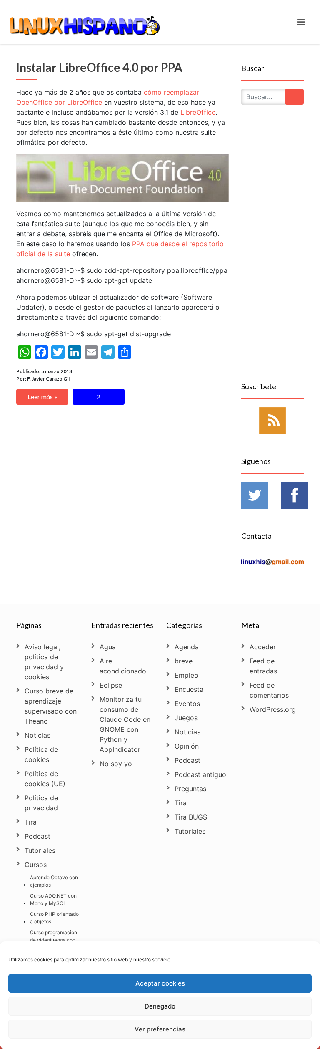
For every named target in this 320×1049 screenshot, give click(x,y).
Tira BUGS (191, 817)
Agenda (187, 647)
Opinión (187, 746)
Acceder (263, 647)
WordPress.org (273, 709)
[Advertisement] (272, 253)
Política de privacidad (41, 803)
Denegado (160, 1006)
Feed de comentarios (269, 690)
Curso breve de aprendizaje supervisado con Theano (51, 706)
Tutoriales (40, 850)
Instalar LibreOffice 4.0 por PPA (99, 67)
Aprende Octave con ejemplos (54, 881)
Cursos (36, 864)
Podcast (37, 836)
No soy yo (116, 763)
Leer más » (43, 397)
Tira (31, 822)
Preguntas (190, 788)
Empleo (186, 675)
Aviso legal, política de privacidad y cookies (44, 662)
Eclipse (111, 685)
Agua (108, 647)
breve (183, 661)
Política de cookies (41, 754)
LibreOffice (197, 112)
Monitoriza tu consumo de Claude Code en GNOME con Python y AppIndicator (125, 724)
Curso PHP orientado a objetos (54, 918)
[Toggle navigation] (301, 22)
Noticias (37, 735)
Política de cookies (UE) (45, 778)
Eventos (187, 703)
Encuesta (189, 689)
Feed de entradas (263, 666)
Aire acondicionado (123, 666)
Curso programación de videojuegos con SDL (53, 940)
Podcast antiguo (200, 774)
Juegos (186, 718)
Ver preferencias (160, 1029)
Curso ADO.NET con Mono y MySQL (53, 899)
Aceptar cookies (160, 983)
